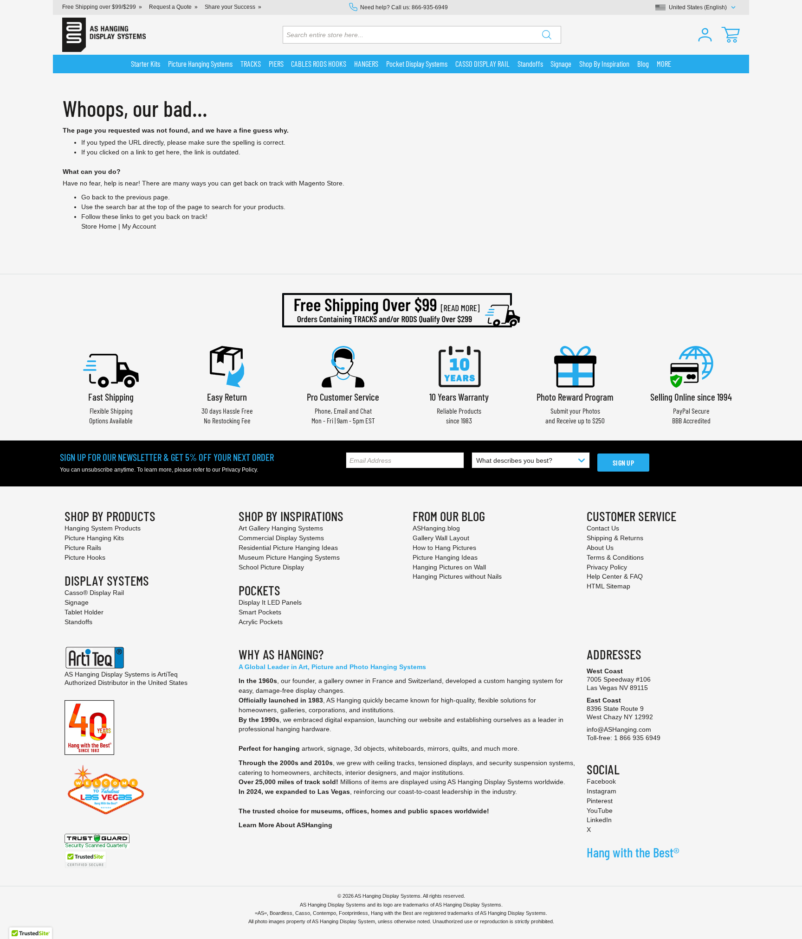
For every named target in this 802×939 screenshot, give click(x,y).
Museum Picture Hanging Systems (289, 557)
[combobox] (422, 34)
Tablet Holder (84, 612)
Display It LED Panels (270, 602)
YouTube (600, 810)
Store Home (98, 226)
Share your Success (230, 7)
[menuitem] (145, 64)
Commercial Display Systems (281, 538)
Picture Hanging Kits (94, 538)
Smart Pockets (260, 612)
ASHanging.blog (436, 528)
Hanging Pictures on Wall (449, 567)
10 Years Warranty (459, 396)
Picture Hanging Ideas (445, 557)
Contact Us (603, 528)
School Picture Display (271, 567)
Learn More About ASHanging (285, 825)
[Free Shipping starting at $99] (401, 310)
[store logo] (104, 35)
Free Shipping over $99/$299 (99, 7)
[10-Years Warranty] (459, 365)
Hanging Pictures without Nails (457, 576)
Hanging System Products (103, 528)
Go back (93, 197)
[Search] (546, 34)
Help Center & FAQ (615, 576)
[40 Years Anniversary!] (89, 727)
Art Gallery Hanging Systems (281, 528)
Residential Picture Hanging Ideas (288, 547)
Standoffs (78, 622)
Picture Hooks (85, 557)
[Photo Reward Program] (575, 365)
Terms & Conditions (615, 557)
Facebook (601, 781)
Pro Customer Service (343, 396)
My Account (139, 226)
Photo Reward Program (575, 396)
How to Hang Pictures (444, 547)
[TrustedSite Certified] (85, 859)
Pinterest (600, 801)
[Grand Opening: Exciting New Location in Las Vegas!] (106, 789)
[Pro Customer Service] (343, 365)
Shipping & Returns (615, 538)
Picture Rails (83, 547)
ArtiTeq (167, 674)
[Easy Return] (227, 365)
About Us (600, 547)
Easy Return (227, 396)
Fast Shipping (111, 396)
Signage (77, 602)
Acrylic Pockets (261, 622)
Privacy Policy (239, 469)
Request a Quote (170, 7)
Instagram (601, 791)
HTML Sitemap (608, 586)
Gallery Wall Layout (441, 538)
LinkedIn (599, 820)
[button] (705, 35)
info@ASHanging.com (619, 729)
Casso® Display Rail (94, 592)
